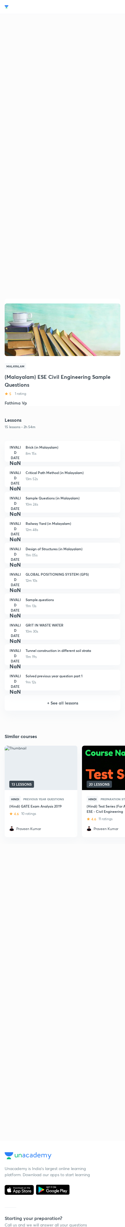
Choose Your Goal (30, 7)
